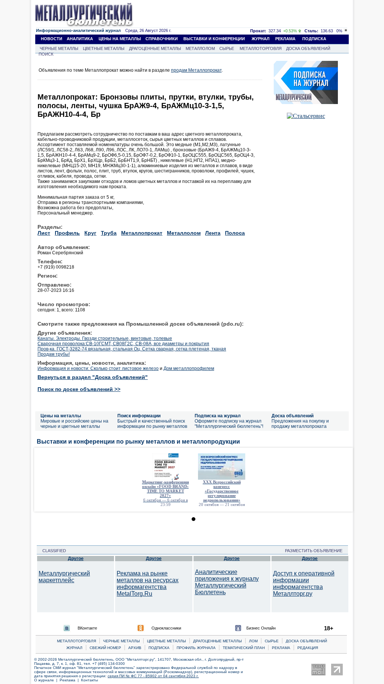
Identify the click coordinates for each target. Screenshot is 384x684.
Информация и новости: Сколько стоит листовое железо (98, 368)
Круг (90, 233)
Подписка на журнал (218, 415)
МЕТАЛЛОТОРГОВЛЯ (261, 48)
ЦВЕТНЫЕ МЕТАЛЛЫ (103, 48)
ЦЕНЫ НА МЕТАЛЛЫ (120, 38)
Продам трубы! (54, 354)
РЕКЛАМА (285, 38)
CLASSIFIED (52, 550)
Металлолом (184, 233)
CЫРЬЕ (272, 641)
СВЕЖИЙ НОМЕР (105, 648)
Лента (212, 233)
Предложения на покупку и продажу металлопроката (300, 423)
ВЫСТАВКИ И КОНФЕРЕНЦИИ (214, 38)
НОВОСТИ (51, 38)
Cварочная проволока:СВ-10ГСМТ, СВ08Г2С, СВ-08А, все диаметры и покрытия (123, 343)
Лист (44, 233)
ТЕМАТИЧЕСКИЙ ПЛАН (244, 648)
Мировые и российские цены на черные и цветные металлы (74, 423)
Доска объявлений (293, 415)
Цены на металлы (60, 415)
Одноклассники (166, 628)
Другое (76, 558)
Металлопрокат (141, 233)
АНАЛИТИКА (80, 38)
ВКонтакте (87, 628)
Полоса (235, 233)
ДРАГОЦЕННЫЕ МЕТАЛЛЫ (155, 48)
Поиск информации (138, 415)
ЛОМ (253, 641)
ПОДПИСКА (314, 38)
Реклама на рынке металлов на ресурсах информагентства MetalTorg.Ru (147, 583)
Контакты (89, 680)
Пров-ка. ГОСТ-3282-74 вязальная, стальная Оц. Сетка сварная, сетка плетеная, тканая (132, 349)
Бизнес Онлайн (261, 628)
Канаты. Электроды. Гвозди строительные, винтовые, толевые (105, 338)
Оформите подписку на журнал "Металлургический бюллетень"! (229, 423)
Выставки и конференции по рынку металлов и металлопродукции (138, 441)
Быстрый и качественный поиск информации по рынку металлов (152, 423)
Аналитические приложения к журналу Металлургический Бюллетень (227, 582)
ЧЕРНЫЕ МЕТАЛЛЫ (59, 48)
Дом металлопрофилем (189, 368)
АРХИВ (134, 648)
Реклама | (70, 680)
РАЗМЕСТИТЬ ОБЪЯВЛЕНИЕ (316, 550)
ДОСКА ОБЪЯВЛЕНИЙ (308, 48)
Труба (109, 233)
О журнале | (47, 680)
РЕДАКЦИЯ (307, 648)
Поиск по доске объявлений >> (79, 389)
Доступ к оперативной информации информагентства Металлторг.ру (303, 583)
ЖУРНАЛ (261, 38)
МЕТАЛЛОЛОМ (200, 48)
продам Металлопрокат (196, 70)
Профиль (67, 233)
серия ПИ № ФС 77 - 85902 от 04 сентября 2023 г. (153, 676)
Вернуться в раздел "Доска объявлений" (93, 377)
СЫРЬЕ (226, 48)
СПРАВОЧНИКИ (162, 38)
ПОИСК (46, 54)
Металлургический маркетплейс (64, 576)
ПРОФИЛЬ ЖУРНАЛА (196, 648)
